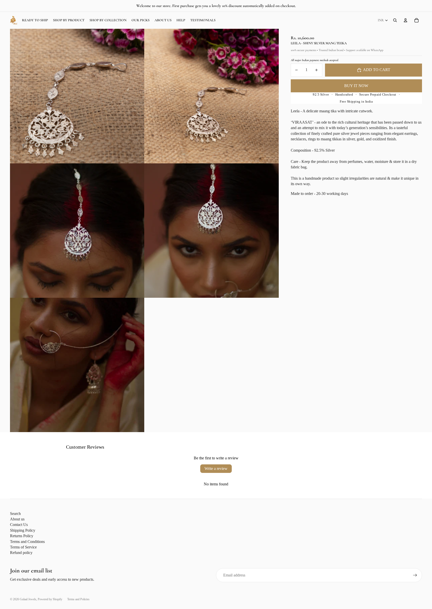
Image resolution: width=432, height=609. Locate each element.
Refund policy (21, 552)
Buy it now (356, 86)
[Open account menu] (405, 20)
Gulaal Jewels (28, 599)
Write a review (216, 468)
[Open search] (395, 20)
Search (15, 513)
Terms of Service (23, 547)
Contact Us (19, 524)
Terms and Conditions (27, 541)
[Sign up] (415, 575)
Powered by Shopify (50, 599)
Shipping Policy (22, 530)
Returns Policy (21, 536)
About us (17, 519)
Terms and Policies (78, 599)
